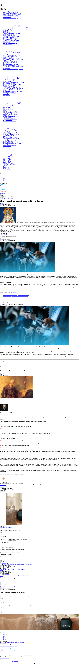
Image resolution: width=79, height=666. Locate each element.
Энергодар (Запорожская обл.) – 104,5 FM (10, 142)
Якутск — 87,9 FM (6, 144)
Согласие (6, 539)
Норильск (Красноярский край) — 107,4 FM (11, 92)
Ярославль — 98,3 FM (7, 146)
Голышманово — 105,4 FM (7, 154)
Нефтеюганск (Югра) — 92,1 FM (9, 85)
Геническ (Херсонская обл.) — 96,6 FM (10, 38)
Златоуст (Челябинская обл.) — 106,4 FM (10, 49)
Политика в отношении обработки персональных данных (11, 659)
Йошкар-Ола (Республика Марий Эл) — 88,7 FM (12, 55)
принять (1, 665)
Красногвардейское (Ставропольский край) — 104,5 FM (13, 69)
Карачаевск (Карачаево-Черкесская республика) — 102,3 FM (14, 59)
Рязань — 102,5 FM (6, 107)
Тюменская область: (6, 147)
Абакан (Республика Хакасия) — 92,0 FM (10, 12)
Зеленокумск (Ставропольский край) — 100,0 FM (12, 48)
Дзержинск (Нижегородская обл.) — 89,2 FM (11, 40)
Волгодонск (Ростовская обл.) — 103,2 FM (10, 28)
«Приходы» (22, 642)
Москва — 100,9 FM (6, 11)
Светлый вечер (6, 574)
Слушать (2, 557)
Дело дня (4, 179)
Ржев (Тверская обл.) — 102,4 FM (9, 104)
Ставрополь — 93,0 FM (7, 117)
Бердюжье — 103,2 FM (7, 150)
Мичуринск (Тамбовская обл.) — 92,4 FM (10, 80)
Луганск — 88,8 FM (6, 75)
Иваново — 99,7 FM (6, 50)
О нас (4, 180)
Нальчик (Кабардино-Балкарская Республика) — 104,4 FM (13, 82)
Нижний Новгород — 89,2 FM (8, 86)
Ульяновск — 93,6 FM (7, 133)
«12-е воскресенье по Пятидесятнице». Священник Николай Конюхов (13, 569)
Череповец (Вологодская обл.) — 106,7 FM (10, 140)
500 (1, 485)
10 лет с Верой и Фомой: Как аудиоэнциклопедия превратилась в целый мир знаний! (16, 564)
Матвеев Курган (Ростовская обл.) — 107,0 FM (11, 77)
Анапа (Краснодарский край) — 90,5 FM (10, 15)
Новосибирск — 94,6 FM (7, 90)
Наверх (1, 631)
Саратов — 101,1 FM (6, 110)
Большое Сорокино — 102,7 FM (8, 151)
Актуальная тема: (13, 292)
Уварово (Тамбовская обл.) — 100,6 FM (10, 132)
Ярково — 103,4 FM (6, 170)
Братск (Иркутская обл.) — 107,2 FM (9, 21)
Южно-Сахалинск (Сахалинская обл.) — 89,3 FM (12, 143)
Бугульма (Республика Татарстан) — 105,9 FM (11, 24)
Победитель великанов (4, 580)
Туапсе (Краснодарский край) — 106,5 (10, 130)
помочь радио (2, 174)
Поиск (12, 196)
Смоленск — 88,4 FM (6, 115)
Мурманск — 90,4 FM (7, 81)
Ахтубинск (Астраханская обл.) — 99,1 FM (10, 18)
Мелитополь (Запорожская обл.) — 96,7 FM (11, 78)
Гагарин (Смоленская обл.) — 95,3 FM (10, 35)
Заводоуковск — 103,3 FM (7, 157)
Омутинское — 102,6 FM (7, 166)
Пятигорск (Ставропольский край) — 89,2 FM (11, 103)
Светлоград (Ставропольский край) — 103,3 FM (11, 112)
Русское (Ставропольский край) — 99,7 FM (10, 106)
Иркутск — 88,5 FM (6, 54)
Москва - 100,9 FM (3, 9)
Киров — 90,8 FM (6, 63)
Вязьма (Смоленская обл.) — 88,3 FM (9, 34)
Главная (1, 198)
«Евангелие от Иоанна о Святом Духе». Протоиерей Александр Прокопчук (14, 575)
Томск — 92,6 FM (6, 128)
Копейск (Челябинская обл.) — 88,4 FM (10, 67)
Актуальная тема (3, 234)
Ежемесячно (4, 488)
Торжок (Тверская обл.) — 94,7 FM (9, 129)
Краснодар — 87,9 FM (7, 70)
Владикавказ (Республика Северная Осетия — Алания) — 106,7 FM (15, 27)
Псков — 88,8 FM (6, 101)
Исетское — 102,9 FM (7, 159)
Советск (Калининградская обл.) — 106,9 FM (11, 116)
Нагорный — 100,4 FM (7, 162)
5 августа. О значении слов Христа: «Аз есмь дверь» (10, 586)
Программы (5, 176)
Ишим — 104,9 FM (6, 160)
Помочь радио (3, 490)
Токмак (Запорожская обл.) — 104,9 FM (10, 126)
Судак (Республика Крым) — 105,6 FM (10, 119)
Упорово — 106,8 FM (6, 168)
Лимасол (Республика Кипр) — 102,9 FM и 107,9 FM (12, 73)
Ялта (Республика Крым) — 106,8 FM (9, 145)
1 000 (3, 485)
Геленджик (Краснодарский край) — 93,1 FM (11, 37)
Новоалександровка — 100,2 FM (9, 164)
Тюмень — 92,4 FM (6, 131)
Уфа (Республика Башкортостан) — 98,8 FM (11, 134)
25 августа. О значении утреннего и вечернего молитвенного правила (15, 296)
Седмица (5, 568)
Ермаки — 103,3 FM (6, 156)
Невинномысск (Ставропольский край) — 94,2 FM (12, 83)
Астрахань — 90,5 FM (7, 17)
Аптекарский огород (4, 558)
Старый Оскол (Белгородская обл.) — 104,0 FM (11, 118)
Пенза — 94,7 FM (6, 99)
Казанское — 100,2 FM (7, 161)
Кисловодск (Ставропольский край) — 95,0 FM (11, 65)
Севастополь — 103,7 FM (7, 113)
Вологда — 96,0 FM (6, 31)
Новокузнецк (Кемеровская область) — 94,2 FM (11, 89)
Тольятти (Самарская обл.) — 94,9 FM (9, 127)
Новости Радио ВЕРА (4, 563)
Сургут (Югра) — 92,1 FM (7, 120)
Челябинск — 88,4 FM (7, 139)
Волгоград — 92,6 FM (7, 29)
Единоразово (9, 488)
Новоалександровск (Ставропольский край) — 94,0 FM (13, 88)
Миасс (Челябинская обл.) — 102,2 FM (10, 79)
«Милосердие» (17, 642)
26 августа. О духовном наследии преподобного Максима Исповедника (16, 295)
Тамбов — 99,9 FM (6, 122)
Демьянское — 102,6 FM (7, 155)
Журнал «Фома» (3, 642)
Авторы (4, 178)
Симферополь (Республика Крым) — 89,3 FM (11, 114)
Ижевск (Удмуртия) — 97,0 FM (8, 51)
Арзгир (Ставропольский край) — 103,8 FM (11, 16)
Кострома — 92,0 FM (6, 68)
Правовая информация (4, 658)
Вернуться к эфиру (3, 8)
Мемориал (4, 639)
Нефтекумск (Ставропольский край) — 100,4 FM (12, 84)
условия (7, 489)
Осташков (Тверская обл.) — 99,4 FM (9, 98)
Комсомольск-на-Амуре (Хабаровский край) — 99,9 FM (13, 66)
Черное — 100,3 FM (6, 169)
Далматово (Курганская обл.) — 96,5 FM (10, 39)
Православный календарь (8, 198)
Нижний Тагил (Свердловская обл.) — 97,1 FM (11, 87)
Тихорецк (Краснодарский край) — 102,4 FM (11, 125)
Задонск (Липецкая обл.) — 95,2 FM (9, 47)
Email (1, 532)
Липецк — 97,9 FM (6, 74)
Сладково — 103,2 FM (7, 167)
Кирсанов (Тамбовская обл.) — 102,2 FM (10, 64)
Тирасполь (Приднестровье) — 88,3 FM (10, 124)
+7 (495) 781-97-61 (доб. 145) (12, 646)
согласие (6, 545)
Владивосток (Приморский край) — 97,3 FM (11, 26)
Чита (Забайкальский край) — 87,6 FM (10, 141)
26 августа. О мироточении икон (9, 294)
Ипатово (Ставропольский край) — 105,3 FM (11, 53)
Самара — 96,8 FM (6, 108)
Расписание (5, 177)
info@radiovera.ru (3, 646)
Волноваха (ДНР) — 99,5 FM (8, 30)
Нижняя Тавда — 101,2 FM (8, 163)
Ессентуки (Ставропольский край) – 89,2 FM (11, 45)
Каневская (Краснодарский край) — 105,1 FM (11, 58)
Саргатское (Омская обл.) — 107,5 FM (10, 111)
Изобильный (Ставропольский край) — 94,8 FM (11, 52)
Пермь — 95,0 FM (6, 100)
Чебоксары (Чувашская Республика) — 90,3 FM (11, 138)
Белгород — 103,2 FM (7, 19)
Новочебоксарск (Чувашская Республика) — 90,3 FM (12, 91)
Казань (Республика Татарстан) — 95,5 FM (10, 56)
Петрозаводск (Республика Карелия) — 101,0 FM (12, 102)
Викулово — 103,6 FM (7, 153)
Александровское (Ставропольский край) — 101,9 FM (12, 13)
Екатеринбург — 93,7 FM (7, 44)
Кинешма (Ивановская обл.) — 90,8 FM (10, 62)
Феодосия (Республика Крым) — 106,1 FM (10, 135)
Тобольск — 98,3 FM (6, 165)
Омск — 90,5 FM (6, 94)
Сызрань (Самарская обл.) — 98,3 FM (9, 121)
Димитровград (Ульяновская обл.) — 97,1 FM (11, 41)
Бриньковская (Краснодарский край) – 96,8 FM (11, 22)
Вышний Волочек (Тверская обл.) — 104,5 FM (11, 33)
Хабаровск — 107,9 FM (7, 136)
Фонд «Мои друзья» (10, 642)
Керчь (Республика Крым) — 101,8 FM (10, 61)
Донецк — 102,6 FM (6, 42)
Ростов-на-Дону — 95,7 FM (8, 105)
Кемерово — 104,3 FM (7, 60)
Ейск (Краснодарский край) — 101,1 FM (10, 43)
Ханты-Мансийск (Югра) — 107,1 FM (10, 137)
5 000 (5, 485)
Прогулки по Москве (8, 557)
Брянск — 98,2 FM (6, 23)
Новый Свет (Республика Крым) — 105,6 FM (11, 93)
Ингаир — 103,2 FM (6, 158)
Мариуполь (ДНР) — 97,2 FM (8, 76)
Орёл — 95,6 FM (6, 96)
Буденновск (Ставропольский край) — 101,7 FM (11, 25)
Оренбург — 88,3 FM (6, 95)
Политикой (4, 540)
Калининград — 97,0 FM (7, 57)
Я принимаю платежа (7, 489)
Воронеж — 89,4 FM (6, 32)
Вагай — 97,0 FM (6, 152)
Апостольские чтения (4, 368)
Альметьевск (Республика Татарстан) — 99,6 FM (12, 14)
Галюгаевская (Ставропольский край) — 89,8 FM (12, 36)
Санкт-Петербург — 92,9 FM (8, 109)
